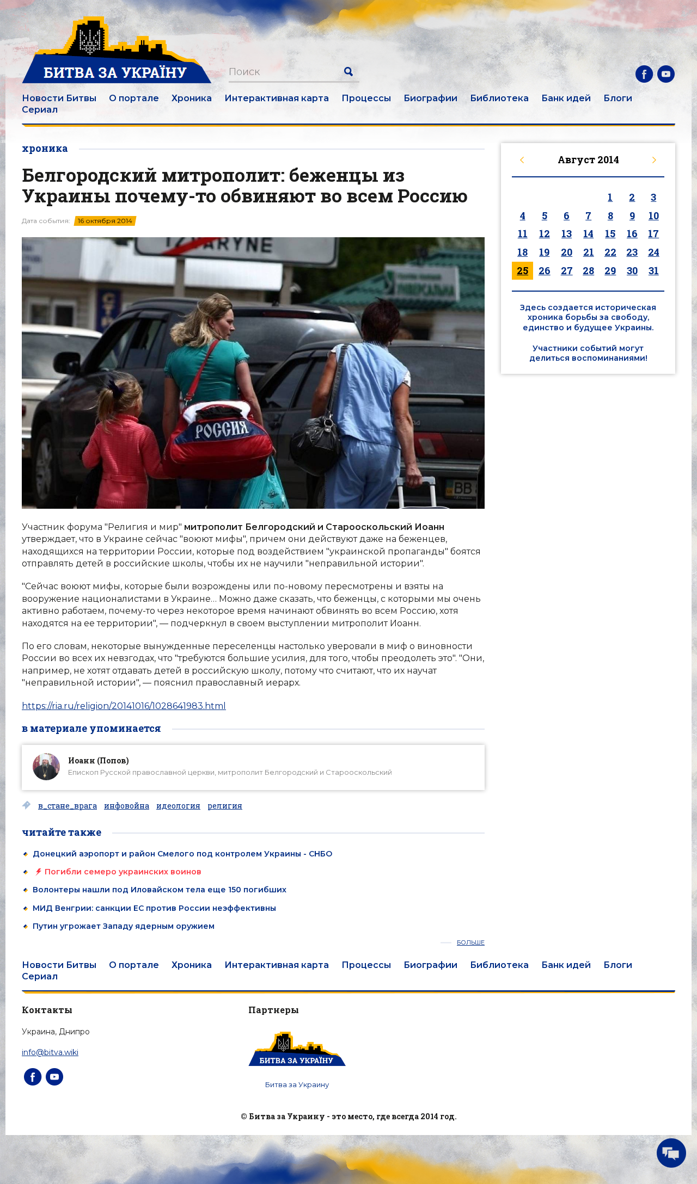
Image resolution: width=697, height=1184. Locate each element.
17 (653, 233)
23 (632, 251)
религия (224, 806)
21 (588, 251)
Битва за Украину (297, 1084)
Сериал (40, 109)
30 (632, 270)
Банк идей (566, 98)
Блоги (617, 98)
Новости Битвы (59, 98)
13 (566, 233)
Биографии (430, 98)
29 (610, 270)
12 (544, 233)
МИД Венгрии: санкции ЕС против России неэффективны (154, 908)
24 (653, 251)
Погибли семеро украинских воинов (123, 872)
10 (654, 215)
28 (588, 270)
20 (566, 251)
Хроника (192, 98)
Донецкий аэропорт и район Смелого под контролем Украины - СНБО (182, 854)
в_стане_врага (67, 806)
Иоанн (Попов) (98, 760)
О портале (134, 98)
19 (544, 251)
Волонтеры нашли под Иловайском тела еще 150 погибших (159, 890)
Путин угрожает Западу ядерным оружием (124, 926)
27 (567, 270)
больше (471, 942)
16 (632, 233)
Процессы (366, 98)
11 (523, 233)
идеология (178, 806)
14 (588, 233)
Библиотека (499, 98)
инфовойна (126, 806)
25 (522, 270)
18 (522, 251)
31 (654, 270)
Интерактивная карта (276, 98)
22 (610, 251)
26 (545, 270)
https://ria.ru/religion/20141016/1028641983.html (124, 706)
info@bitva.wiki (50, 1052)
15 (610, 233)
